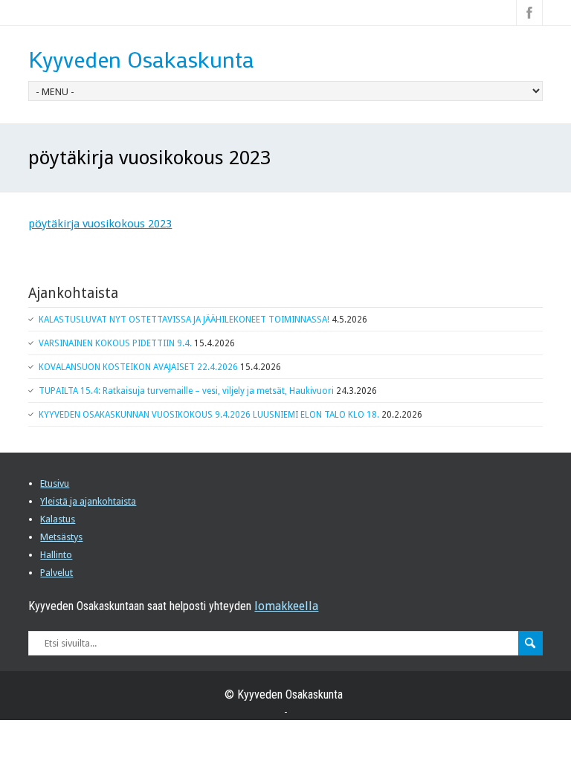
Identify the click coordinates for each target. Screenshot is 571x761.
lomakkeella (286, 606)
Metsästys (61, 537)
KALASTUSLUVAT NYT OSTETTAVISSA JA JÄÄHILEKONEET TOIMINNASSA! (184, 319)
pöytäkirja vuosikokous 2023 (100, 223)
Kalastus (57, 519)
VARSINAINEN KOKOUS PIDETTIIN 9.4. (115, 343)
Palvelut (56, 572)
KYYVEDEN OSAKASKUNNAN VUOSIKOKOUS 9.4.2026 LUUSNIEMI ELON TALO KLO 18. (209, 414)
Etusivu (54, 483)
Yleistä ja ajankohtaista (88, 501)
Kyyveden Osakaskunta (141, 59)
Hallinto (56, 554)
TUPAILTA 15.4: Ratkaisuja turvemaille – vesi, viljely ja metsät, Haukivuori (186, 391)
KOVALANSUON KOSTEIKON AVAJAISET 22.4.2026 (138, 367)
